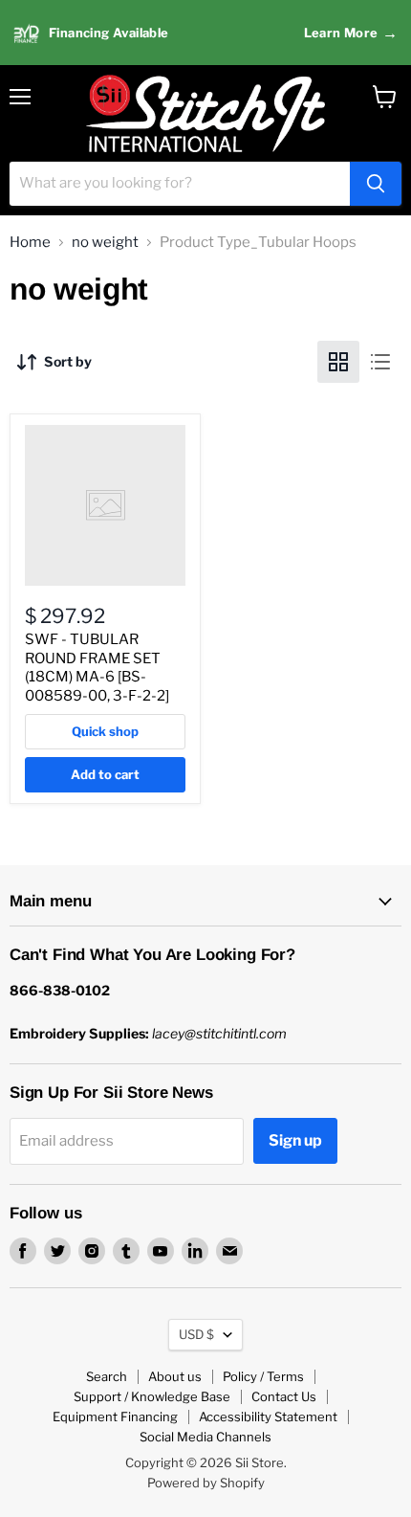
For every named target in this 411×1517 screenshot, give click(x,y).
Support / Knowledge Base (152, 1396)
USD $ (196, 1334)
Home (30, 242)
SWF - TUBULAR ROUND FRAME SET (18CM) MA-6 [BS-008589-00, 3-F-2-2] (97, 667)
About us (175, 1376)
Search (106, 1376)
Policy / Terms (263, 1376)
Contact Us (283, 1396)
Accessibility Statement (268, 1416)
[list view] (380, 362)
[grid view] (338, 362)
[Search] (375, 184)
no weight (105, 242)
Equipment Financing (115, 1416)
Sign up (295, 1140)
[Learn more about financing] (205, 33)
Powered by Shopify (206, 1482)
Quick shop (105, 731)
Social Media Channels (205, 1436)
